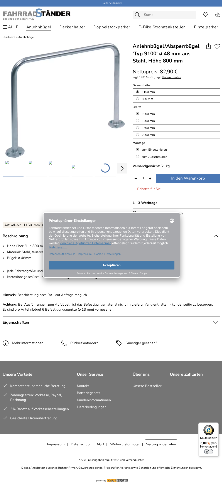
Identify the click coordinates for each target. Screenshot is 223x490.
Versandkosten (171, 77)
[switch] (208, 451)
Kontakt (83, 386)
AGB (100, 444)
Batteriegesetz (88, 393)
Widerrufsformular (125, 444)
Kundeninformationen (94, 400)
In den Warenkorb (188, 178)
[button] (208, 46)
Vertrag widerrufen (161, 444)
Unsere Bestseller (147, 386)
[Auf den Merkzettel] (217, 46)
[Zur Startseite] (37, 14)
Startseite (9, 37)
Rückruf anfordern (84, 343)
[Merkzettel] (205, 14)
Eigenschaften (16, 322)
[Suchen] (138, 15)
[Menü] (216, 425)
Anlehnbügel (26, 37)
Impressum (56, 444)
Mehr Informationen (27, 343)
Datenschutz (80, 444)
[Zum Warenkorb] (217, 14)
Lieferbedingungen (91, 407)
